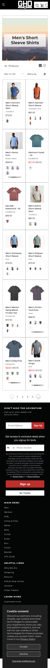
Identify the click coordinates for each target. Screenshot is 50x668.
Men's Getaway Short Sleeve (13, 254)
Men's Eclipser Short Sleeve (35, 254)
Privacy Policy (27, 639)
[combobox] (10, 448)
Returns (8, 577)
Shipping (9, 572)
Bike (6, 530)
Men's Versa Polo (12, 154)
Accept (24, 646)
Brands (8, 552)
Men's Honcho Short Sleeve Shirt (13, 105)
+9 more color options (14, 383)
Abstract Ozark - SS (36, 154)
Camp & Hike (11, 521)
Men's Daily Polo (14, 361)
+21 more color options (37, 332)
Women (8, 512)
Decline (23, 654)
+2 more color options (37, 385)
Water (7, 525)
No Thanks (25, 493)
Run (6, 543)
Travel (7, 548)
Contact (8, 586)
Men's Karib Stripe (34, 362)
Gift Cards (9, 556)
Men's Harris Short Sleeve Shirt (34, 209)
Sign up (25, 484)
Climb (7, 534)
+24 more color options (14, 177)
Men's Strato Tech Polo (35, 308)
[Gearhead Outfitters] (25, 5)
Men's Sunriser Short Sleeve (35, 104)
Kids (6, 516)
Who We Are (10, 568)
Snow (7, 539)
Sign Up (38, 425)
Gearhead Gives (12, 601)
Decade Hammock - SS (13, 207)
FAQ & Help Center (14, 581)
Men (6, 507)
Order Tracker (11, 590)
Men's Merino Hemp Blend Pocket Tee (12, 310)
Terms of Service (33, 477)
